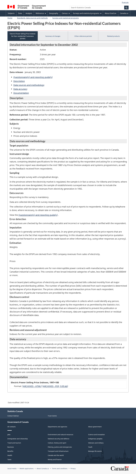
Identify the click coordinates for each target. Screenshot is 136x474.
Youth (90, 447)
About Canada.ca (43, 469)
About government (95, 427)
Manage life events (95, 451)
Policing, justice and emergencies (60, 447)
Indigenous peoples (95, 439)
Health (9, 455)
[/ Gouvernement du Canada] (26, 7)
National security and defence (58, 439)
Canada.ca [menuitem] (124, 13)
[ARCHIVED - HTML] (32, 386)
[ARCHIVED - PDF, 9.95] (55, 386)
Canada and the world (56, 455)
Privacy (73, 469)
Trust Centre (52, 416)
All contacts (11, 427)
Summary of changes (52, 36)
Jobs (8, 435)
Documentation (21, 92)
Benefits (10, 451)
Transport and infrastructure (58, 451)
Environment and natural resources (60, 435)
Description (19, 81)
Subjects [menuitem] (11, 13)
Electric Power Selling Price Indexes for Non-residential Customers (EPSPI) (22, 36)
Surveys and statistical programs (65, 18)
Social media (11, 469)
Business (10, 447)
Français (125, 2)
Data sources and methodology (28, 85)
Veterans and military (95, 443)
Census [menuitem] (65, 13)
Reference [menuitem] (40, 13)
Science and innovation (96, 435)
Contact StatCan (13, 416)
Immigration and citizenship (17, 439)
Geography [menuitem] (53, 13)
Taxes (9, 459)
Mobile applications (27, 469)
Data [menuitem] (20, 13)
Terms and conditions (59, 469)
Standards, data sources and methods (32, 18)
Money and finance (55, 459)
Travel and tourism (14, 443)
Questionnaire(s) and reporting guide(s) (33, 77)
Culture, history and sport (57, 443)
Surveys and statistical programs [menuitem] (86, 13)
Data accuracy (20, 89)
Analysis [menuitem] (29, 13)
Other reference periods (83, 36)
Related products (113, 36)
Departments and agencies (57, 427)
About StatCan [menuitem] (110, 13)
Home (9, 18)
